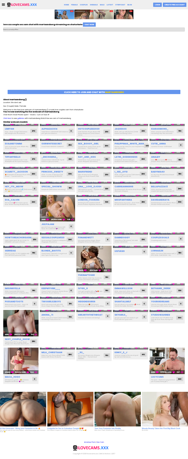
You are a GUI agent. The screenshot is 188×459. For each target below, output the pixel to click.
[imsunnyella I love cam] (21, 284)
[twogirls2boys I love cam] (57, 298)
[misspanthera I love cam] (130, 196)
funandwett (86, 237)
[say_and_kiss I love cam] (94, 153)
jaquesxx (121, 128)
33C (70, 174)
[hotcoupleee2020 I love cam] (94, 125)
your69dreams (160, 301)
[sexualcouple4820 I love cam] (57, 234)
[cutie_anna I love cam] (167, 140)
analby (155, 156)
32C (106, 202)
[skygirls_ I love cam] (130, 311)
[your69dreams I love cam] (167, 298)
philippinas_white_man (129, 143)
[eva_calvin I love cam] (21, 196)
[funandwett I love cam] (94, 234)
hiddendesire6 (86, 301)
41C (143, 354)
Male (102, 5)
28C (33, 341)
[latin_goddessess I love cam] (130, 153)
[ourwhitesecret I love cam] (57, 140)
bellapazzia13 (159, 186)
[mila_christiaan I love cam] (57, 349)
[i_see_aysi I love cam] (130, 168)
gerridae (10, 250)
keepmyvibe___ (50, 288)
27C (33, 131)
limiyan (9, 128)
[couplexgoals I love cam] (167, 234)
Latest (110, 5)
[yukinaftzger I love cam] (94, 259)
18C (179, 160)
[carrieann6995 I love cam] (130, 183)
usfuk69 (120, 251)
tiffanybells (12, 156)
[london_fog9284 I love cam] (94, 196)
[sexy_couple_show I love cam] (21, 323)
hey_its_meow (14, 186)
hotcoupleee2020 (89, 128)
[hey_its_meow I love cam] (21, 183)
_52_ (81, 352)
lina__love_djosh (89, 186)
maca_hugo (12, 376)
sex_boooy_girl (88, 143)
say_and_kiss (87, 156)
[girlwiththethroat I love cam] (94, 311)
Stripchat (120, 5)
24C (33, 146)
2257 (113, 453)
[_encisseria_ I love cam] (57, 153)
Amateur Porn (89, 442)
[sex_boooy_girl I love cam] (94, 140)
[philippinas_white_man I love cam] (130, 140)
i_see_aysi (121, 171)
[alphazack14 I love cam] (57, 125)
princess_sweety (52, 171)
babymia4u (158, 171)
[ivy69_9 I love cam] (94, 284)
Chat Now (89, 24)
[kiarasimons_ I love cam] (167, 125)
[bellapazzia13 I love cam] (167, 183)
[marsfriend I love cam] (94, 168)
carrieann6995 (124, 186)
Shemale (94, 5)
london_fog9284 (88, 199)
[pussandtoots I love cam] (21, 298)
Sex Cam (100, 442)
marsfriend (85, 171)
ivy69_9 (83, 288)
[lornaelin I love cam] (167, 247)
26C (143, 202)
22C (70, 159)
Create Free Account (174, 5)
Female (74, 5)
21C (106, 159)
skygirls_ (121, 314)
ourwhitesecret (51, 143)
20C (106, 146)
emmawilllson (123, 288)
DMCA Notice (104, 453)
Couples (84, 5)
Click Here (7, 118)
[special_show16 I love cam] (57, 183)
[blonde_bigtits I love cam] (57, 247)
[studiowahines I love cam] (167, 311)
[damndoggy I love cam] (130, 234)
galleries (20, 118)
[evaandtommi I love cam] (21, 140)
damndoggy (122, 237)
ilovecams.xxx (92, 453)
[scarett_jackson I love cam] (21, 168)
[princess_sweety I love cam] (57, 168)
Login (157, 5)
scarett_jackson (16, 171)
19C (179, 131)
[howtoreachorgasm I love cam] (21, 234)
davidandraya (160, 199)
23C (106, 132)
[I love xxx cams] (25, 4)
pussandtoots (14, 301)
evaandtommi (13, 143)
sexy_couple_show (17, 339)
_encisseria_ (49, 156)
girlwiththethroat (90, 314)
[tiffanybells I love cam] (21, 153)
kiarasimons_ (159, 128)
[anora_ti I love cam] (57, 311)
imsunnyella (12, 288)
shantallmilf (123, 301)
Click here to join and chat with (94, 92)
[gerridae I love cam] (21, 247)
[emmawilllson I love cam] (130, 284)
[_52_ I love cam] (94, 349)
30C (179, 318)
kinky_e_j (121, 352)
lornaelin (157, 250)
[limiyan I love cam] (21, 125)
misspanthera (123, 199)
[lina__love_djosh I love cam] (94, 183)
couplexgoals (160, 237)
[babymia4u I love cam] (167, 168)
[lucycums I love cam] (167, 361)
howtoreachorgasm (18, 237)
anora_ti (47, 314)
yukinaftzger (86, 275)
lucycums (157, 376)
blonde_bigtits (51, 250)
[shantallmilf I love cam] (130, 298)
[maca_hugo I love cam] (21, 361)
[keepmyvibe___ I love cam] (57, 284)
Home (66, 5)
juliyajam (47, 224)
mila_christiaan (51, 352)
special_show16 (51, 186)
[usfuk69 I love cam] (130, 247)
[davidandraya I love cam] (167, 196)
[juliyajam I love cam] (57, 208)
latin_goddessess (126, 156)
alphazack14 (49, 128)
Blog (129, 5)
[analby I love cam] (167, 153)
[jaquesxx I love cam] (130, 125)
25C (70, 145)
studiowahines (160, 314)
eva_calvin (12, 199)
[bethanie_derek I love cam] (167, 284)
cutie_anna (158, 143)
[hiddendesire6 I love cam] (94, 298)
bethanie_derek (161, 288)
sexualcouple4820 (52, 237)
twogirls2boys (51, 301)
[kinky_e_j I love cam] (130, 349)
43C (147, 146)
